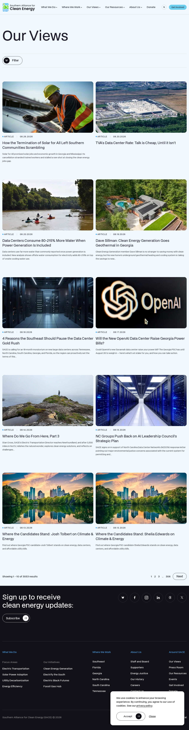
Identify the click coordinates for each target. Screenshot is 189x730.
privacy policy (144, 705)
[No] (152, 716)
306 (168, 576)
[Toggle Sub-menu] (56, 7)
